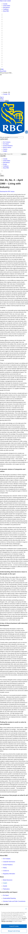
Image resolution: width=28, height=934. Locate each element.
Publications (6, 889)
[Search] (24, 154)
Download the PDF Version (7, 191)
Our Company (6, 142)
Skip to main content (5, 1)
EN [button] (1, 74)
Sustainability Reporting (9, 898)
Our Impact (6, 143)
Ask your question (4, 137)
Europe (5, 164)
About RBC (6, 11)
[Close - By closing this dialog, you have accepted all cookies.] (26, 909)
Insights (5, 151)
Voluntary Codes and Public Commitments (14, 901)
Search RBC (3, 154)
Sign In (2, 97)
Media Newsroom (7, 880)
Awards (5, 886)
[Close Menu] (0, 174)
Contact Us (6, 870)
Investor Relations (8, 145)
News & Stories (7, 147)
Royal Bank (3, 71)
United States (6, 5)
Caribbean (6, 9)
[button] (14, 73)
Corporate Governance (9, 861)
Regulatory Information (9, 873)
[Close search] (4, 139)
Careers (5, 149)
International (6, 7)
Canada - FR (6, 94)
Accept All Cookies (14, 926)
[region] (14, 920)
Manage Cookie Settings (14, 931)
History (5, 867)
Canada (5, 4)
